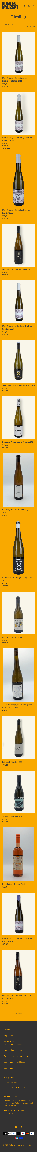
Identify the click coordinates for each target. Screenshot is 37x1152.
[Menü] (33, 5)
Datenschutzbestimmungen (16, 1056)
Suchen (7, 1029)
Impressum (9, 1035)
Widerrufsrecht (10, 1068)
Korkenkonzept (14, 1145)
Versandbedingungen (13, 1050)
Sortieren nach (7, 24)
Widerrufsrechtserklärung (14, 1062)
